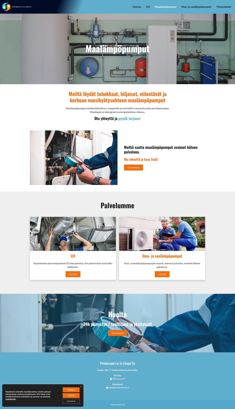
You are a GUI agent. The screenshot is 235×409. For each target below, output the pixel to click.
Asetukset (71, 401)
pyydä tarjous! (129, 118)
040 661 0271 (118, 378)
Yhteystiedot (223, 6)
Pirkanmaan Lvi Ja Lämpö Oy (117, 363)
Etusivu (137, 6)
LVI (148, 6)
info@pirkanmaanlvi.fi (119, 387)
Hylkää (71, 395)
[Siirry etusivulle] (17, 6)
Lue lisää (73, 274)
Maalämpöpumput (165, 6)
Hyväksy (71, 389)
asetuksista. (11, 399)
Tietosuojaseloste (117, 405)
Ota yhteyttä (133, 167)
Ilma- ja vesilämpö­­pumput (196, 6)
